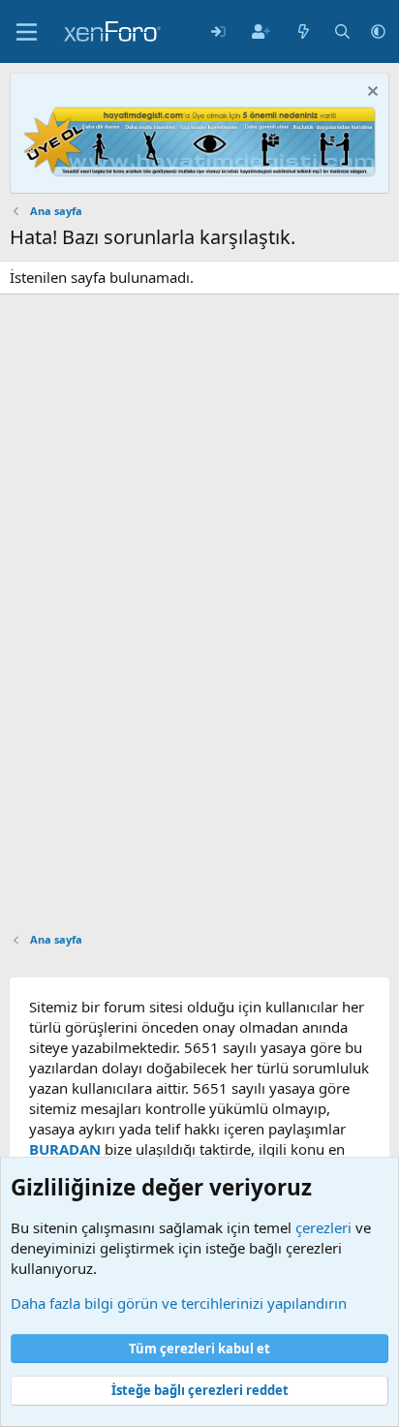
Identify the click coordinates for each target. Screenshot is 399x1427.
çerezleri (323, 1227)
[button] (378, 31)
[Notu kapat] (370, 93)
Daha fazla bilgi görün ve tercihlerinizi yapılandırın (179, 1303)
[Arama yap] (342, 31)
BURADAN (65, 1149)
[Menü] (26, 32)
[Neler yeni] (303, 31)
